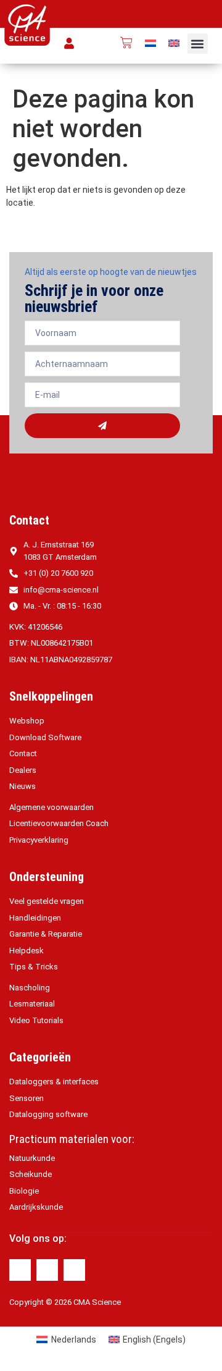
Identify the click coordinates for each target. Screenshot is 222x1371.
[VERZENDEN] (102, 425)
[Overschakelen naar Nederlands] (150, 43)
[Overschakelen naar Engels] (174, 43)
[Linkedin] (47, 1270)
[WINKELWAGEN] (126, 43)
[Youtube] (74, 1270)
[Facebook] (20, 1270)
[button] (197, 43)
